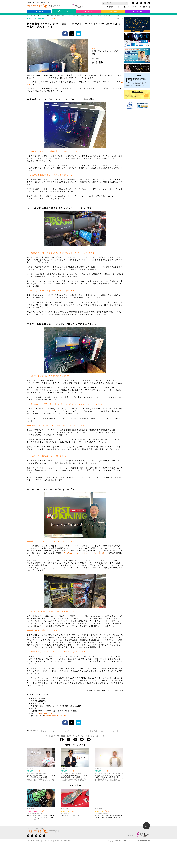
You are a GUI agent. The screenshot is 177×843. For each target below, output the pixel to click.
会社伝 (56, 16)
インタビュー (41, 16)
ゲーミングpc (66, 731)
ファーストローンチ (81, 731)
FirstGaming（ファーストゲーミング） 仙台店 (84, 553)
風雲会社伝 (50, 16)
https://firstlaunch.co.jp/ (44, 713)
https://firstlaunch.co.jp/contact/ (55, 716)
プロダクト (112, 731)
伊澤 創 (94, 731)
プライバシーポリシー (34, 841)
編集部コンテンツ (114, 7)
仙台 (44, 731)
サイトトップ (31, 16)
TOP (146, 826)
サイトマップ (58, 841)
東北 (102, 731)
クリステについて (130, 7)
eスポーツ (54, 731)
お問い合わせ (146, 7)
